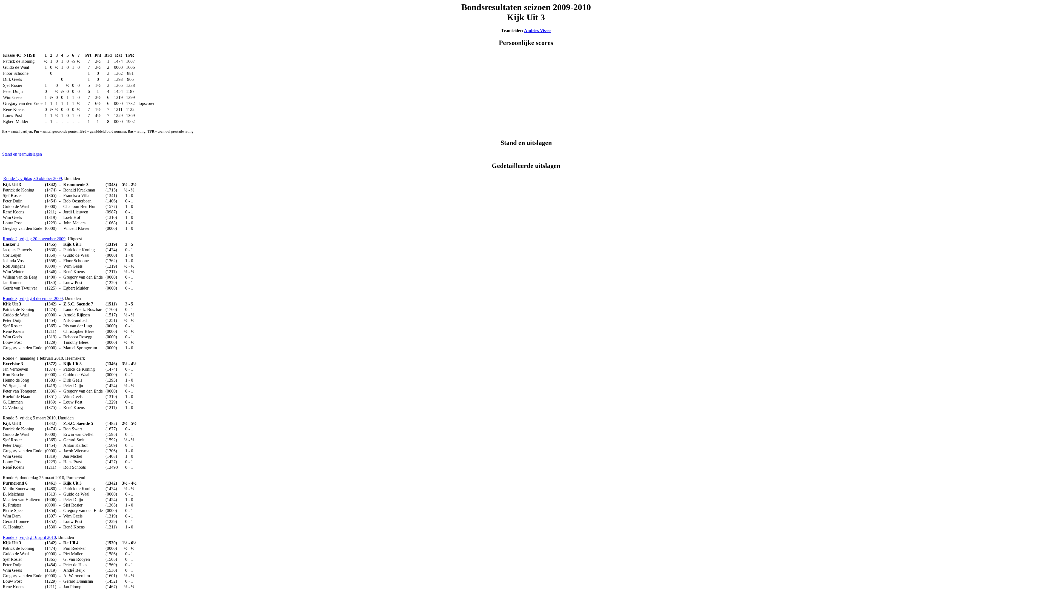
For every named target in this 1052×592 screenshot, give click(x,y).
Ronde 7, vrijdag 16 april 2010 (29, 537)
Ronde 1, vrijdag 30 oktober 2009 (32, 178)
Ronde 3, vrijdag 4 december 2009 (33, 298)
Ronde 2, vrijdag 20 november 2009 (34, 238)
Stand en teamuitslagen (22, 154)
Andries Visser (537, 30)
